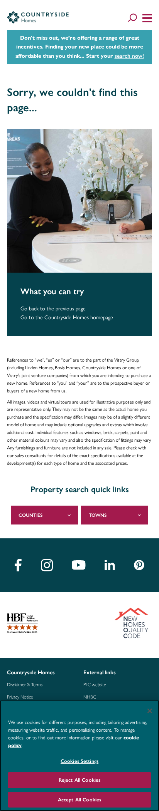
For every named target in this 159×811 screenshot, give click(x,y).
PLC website (94, 684)
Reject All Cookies (79, 780)
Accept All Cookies (79, 800)
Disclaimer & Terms (24, 684)
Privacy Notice (20, 697)
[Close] (149, 710)
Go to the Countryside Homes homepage (66, 317)
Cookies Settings (79, 761)
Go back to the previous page (53, 308)
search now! (129, 55)
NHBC (89, 697)
